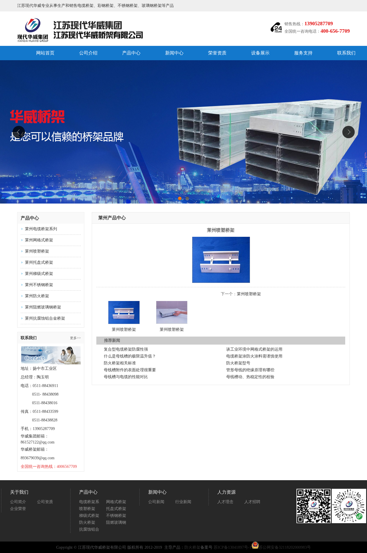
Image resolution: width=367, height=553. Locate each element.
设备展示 (260, 52)
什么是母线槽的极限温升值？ (130, 356)
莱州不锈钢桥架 (39, 285)
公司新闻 (156, 502)
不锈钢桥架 (116, 515)
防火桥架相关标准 (120, 363)
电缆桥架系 (89, 502)
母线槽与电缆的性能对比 (126, 377)
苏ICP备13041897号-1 (232, 547)
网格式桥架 (116, 502)
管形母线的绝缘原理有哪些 (250, 370)
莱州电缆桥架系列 (41, 229)
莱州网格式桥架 (39, 240)
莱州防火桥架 (37, 296)
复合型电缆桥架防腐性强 (126, 349)
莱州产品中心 (112, 217)
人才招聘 (252, 502)
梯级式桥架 (89, 515)
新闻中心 (174, 52)
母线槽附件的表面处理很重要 (130, 370)
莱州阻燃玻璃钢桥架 (43, 307)
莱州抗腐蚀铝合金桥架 (45, 318)
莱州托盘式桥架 (39, 262)
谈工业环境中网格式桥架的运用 (254, 349)
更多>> (75, 338)
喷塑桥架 (87, 509)
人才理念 (225, 502)
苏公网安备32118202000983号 (285, 547)
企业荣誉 (18, 509)
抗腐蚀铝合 (89, 529)
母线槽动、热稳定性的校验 (250, 377)
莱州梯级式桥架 (39, 273)
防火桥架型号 (238, 363)
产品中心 (131, 52)
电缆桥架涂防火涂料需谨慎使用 (254, 356)
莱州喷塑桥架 (37, 251)
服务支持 (303, 52)
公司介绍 (88, 52)
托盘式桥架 (116, 509)
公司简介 (18, 502)
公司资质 (45, 502)
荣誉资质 (217, 52)
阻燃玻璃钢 (116, 522)
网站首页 (45, 52)
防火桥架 (87, 522)
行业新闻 (183, 502)
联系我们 (346, 52)
